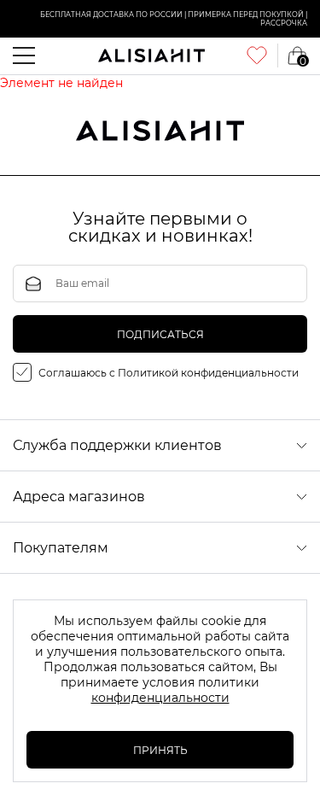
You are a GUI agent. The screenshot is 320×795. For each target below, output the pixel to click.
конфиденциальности (160, 697)
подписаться (160, 334)
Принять (160, 750)
